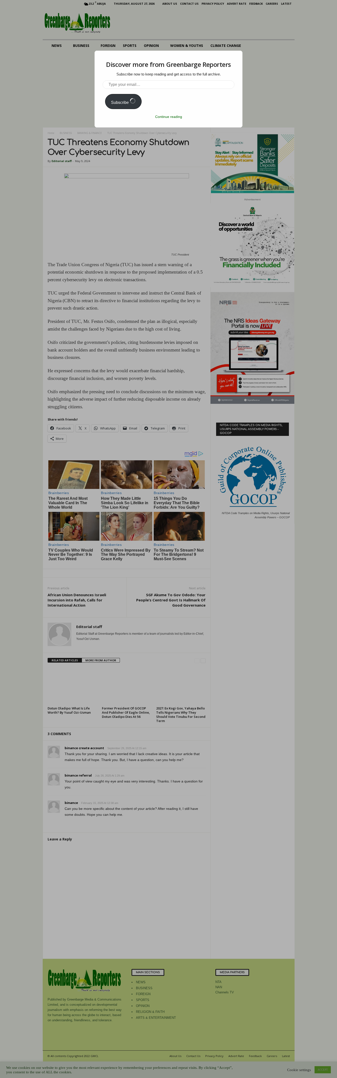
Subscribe (120, 102)
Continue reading (168, 117)
